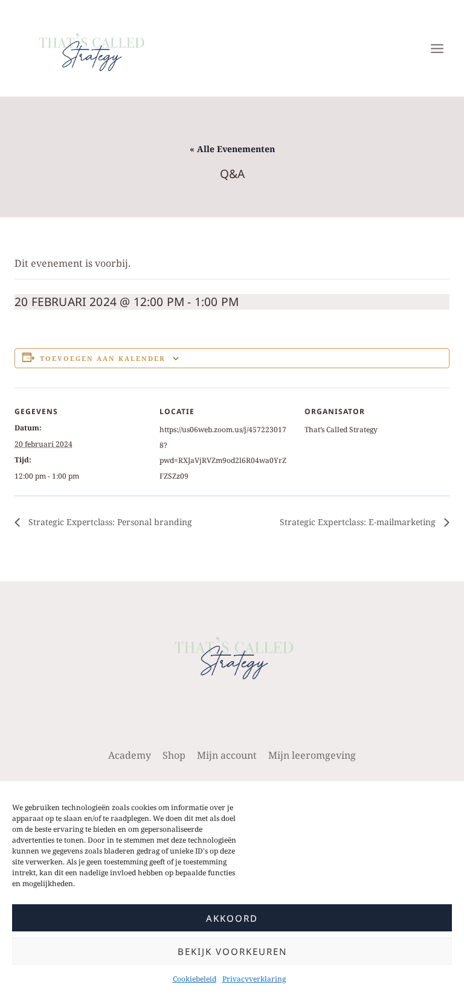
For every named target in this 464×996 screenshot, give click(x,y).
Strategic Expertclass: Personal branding (109, 522)
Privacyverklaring (254, 979)
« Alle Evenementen (232, 149)
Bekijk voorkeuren (232, 951)
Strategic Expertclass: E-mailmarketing (359, 522)
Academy (129, 755)
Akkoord (232, 918)
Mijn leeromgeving (312, 755)
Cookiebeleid (194, 979)
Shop (174, 755)
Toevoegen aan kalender (103, 358)
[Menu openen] (437, 48)
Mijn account (227, 755)
